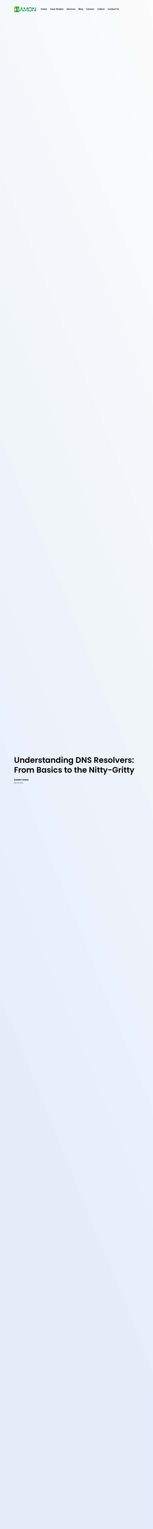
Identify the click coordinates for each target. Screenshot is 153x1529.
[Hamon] (25, 10)
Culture (101, 9)
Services (71, 9)
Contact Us (113, 9)
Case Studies (57, 9)
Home (44, 9)
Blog (81, 9)
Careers (90, 9)
